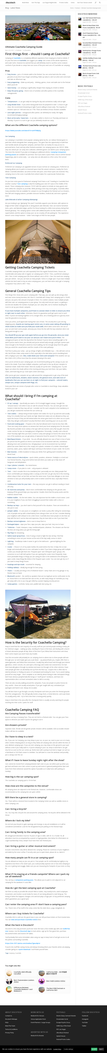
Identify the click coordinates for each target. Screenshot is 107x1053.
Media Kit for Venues (37, 1016)
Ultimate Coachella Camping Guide (23, 46)
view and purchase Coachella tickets (24, 920)
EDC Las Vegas (82, 103)
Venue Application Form (38, 1019)
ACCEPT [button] (94, 1049)
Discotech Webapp (11, 1019)
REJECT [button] (101, 1049)
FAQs (6, 1022)
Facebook (85, 1016)
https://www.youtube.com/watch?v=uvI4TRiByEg (23, 131)
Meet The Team (10, 1026)
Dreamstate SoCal (83, 93)
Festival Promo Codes (85, 113)
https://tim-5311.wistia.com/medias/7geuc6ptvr (22, 943)
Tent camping (22, 184)
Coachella (16, 58)
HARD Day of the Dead (85, 100)
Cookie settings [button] (68, 1049)
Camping (12, 953)
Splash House (82, 110)
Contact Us (8, 1016)
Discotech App (25, 931)
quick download (24, 949)
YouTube (85, 1022)
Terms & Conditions (11, 1029)
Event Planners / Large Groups (40, 1022)
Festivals (18, 50)
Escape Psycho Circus (85, 96)
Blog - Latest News (12, 8)
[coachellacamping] (38, 27)
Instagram (85, 1019)
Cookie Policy (57, 1049)
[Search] (100, 2)
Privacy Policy (9, 1033)
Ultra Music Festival (84, 106)
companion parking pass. (24, 880)
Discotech (28, 50)
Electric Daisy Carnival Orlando (87, 90)
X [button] (105, 1047)
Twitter (84, 1026)
